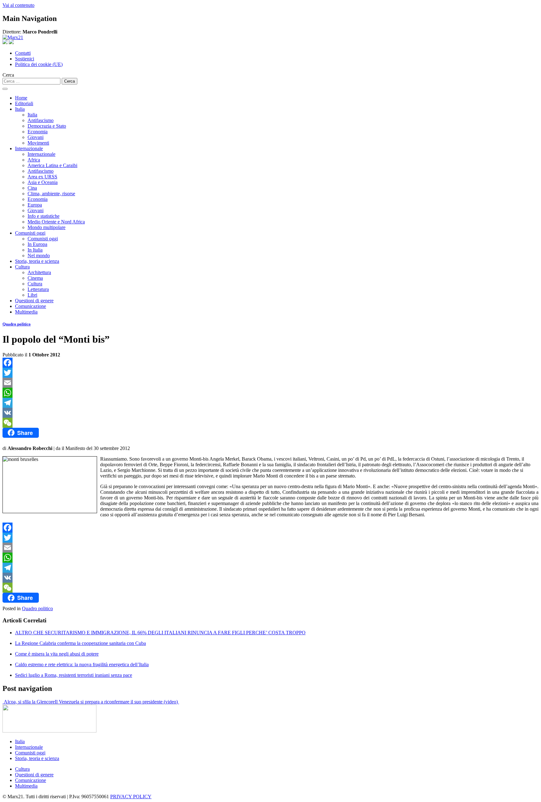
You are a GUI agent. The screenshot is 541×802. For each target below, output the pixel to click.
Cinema (35, 278)
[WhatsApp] (270, 393)
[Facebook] (270, 363)
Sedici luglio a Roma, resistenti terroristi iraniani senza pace (73, 675)
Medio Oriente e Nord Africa (56, 221)
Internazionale (29, 148)
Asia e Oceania (43, 182)
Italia (20, 109)
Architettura (39, 272)
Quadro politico (17, 324)
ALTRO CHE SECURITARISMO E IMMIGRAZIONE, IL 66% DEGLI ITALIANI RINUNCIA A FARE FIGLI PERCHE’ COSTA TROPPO (160, 632)
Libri (32, 295)
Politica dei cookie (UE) (39, 64)
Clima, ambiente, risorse (51, 193)
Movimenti (38, 143)
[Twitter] (270, 373)
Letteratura (38, 289)
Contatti (23, 53)
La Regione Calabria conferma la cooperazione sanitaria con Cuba (80, 643)
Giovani (36, 137)
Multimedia (26, 311)
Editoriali (24, 103)
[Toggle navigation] (5, 89)
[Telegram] (270, 403)
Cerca (8, 75)
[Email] (270, 383)
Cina (32, 188)
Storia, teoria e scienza (37, 261)
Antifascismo (41, 120)
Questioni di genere (34, 300)
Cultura (22, 266)
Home (21, 97)
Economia (38, 131)
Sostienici (24, 58)
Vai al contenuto (18, 5)
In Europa (37, 244)
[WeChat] (270, 423)
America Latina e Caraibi (52, 165)
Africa (34, 159)
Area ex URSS (42, 176)
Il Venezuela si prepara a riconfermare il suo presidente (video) (117, 701)
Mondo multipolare (46, 227)
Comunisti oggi (30, 233)
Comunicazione (30, 306)
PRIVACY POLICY (131, 796)
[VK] (270, 413)
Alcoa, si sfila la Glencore (29, 701)
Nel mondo (39, 255)
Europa (35, 204)
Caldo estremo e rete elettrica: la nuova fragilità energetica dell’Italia (82, 664)
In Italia (35, 250)
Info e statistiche (43, 216)
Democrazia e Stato (47, 126)
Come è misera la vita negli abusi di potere (57, 653)
